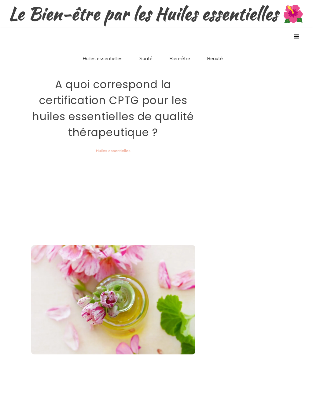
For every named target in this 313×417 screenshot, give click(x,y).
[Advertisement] (113, 199)
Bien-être (179, 58)
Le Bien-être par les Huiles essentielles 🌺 (156, 14)
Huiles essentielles (103, 58)
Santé (146, 58)
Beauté (215, 58)
